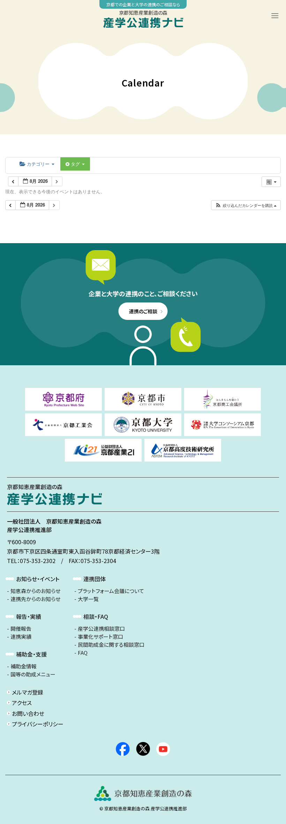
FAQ (83, 652)
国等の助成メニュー (32, 674)
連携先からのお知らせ (35, 599)
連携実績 (20, 636)
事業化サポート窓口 (100, 636)
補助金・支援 (31, 654)
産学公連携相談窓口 (101, 628)
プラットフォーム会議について (111, 591)
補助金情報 (23, 666)
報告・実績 (28, 616)
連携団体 (94, 579)
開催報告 (20, 628)
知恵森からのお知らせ (35, 591)
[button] (245, 205)
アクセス (22, 702)
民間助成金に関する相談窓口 (111, 644)
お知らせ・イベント (37, 579)
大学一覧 (88, 599)
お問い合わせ (28, 713)
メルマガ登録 (27, 692)
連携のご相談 (143, 311)
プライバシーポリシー (37, 724)
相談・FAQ (95, 616)
